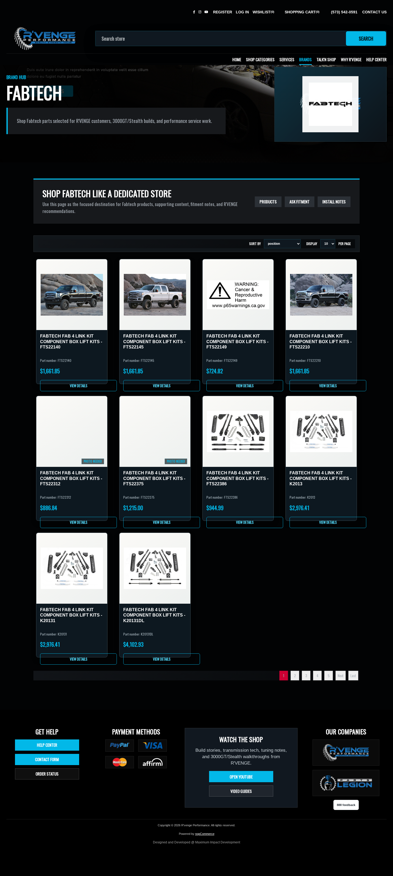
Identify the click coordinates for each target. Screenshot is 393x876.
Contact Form (47, 759)
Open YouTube (241, 777)
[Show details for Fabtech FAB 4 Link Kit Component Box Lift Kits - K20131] (72, 568)
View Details (78, 385)
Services (286, 59)
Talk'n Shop (326, 59)
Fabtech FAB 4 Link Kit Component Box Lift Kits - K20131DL (154, 615)
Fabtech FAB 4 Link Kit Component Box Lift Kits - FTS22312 (71, 478)
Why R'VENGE (351, 59)
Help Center (376, 59)
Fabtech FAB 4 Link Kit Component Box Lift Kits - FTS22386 (237, 478)
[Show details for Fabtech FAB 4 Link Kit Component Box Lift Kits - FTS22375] (155, 431)
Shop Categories (260, 59)
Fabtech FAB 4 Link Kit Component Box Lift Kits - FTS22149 (237, 341)
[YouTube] (206, 12)
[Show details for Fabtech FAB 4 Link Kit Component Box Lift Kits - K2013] (321, 431)
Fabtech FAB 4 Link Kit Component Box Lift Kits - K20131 (71, 615)
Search (366, 38)
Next (341, 675)
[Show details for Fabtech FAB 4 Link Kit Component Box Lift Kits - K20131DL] (155, 568)
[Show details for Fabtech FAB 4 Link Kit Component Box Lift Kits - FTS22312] (72, 431)
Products (268, 201)
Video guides (241, 791)
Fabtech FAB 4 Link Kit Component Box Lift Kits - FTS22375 (154, 478)
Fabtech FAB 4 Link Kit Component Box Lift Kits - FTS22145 (154, 341)
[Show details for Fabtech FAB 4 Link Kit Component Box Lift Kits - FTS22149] (238, 294)
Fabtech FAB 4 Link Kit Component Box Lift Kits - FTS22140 (71, 341)
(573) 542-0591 (344, 12)
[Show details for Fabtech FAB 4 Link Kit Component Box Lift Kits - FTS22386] (238, 431)
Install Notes (334, 201)
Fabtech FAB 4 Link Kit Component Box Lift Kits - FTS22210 (321, 341)
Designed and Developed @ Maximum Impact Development (196, 842)
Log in (242, 12)
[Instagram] (199, 12)
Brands (305, 59)
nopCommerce (204, 833)
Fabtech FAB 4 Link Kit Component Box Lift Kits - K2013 (321, 478)
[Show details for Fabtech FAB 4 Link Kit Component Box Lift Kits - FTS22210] (321, 294)
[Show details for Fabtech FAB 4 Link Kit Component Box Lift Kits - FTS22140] (72, 294)
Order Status (47, 774)
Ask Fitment (300, 201)
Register (222, 12)
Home (236, 59)
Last (353, 675)
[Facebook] (194, 12)
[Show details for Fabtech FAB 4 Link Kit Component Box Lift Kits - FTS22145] (155, 294)
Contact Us (374, 12)
